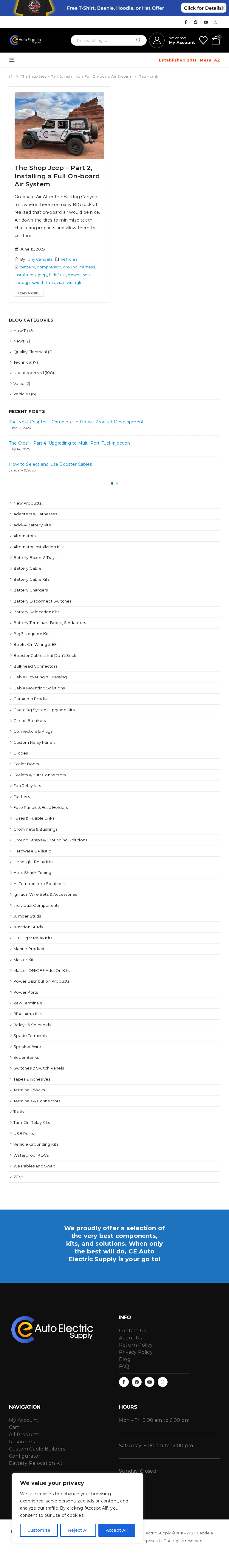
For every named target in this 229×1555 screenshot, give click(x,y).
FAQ (124, 1366)
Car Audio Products (32, 698)
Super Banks (26, 1057)
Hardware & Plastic (32, 851)
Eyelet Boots (26, 763)
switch (38, 282)
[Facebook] (186, 22)
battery (27, 267)
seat (87, 275)
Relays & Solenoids (32, 1024)
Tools (18, 1111)
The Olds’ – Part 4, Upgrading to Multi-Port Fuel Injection (69, 443)
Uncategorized (28, 372)
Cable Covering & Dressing (40, 676)
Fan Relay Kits (27, 785)
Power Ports (25, 992)
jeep (42, 275)
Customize (38, 1530)
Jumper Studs (27, 916)
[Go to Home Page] (11, 76)
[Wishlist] (203, 40)
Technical (22, 362)
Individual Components (36, 905)
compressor (49, 267)
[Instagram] (215, 22)
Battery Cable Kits (31, 579)
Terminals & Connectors (36, 1100)
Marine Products (29, 948)
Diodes (20, 753)
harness (87, 267)
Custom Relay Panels (34, 742)
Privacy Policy (136, 1352)
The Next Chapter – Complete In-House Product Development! (77, 422)
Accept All (117, 1530)
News (18, 341)
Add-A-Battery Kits (32, 525)
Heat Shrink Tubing (32, 872)
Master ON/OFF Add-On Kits (41, 970)
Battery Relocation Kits (36, 611)
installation (25, 275)
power (74, 275)
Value (18, 383)
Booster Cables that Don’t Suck (44, 655)
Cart (14, 1427)
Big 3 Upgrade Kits (31, 633)
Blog (125, 1359)
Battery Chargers (30, 590)
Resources (22, 1442)
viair (61, 282)
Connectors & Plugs (32, 731)
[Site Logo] (25, 40)
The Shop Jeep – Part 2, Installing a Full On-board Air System (57, 176)
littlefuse (57, 275)
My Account (23, 1420)
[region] (77, 1508)
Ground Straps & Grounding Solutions (50, 840)
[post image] (59, 125)
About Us (130, 1338)
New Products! (28, 503)
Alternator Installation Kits (38, 546)
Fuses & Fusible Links (33, 818)
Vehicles (69, 259)
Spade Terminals (30, 1035)
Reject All (78, 1530)
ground (70, 267)
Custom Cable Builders (37, 1449)
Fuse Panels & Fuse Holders (40, 807)
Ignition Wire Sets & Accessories (45, 894)
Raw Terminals (27, 1003)
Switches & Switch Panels (38, 1068)
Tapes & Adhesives (31, 1079)
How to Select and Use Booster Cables (50, 464)
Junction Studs (28, 926)
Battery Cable (27, 568)
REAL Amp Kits (27, 1013)
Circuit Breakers (29, 720)
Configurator (24, 1456)
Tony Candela (39, 259)
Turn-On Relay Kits (31, 1122)
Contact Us (132, 1330)
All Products (24, 1434)
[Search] (138, 40)
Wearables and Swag (34, 1166)
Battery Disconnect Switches (42, 601)
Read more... (29, 293)
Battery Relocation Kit (36, 1463)
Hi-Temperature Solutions (38, 883)
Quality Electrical (30, 351)
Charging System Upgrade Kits (44, 709)
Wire (18, 1176)
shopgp (22, 282)
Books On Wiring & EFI (35, 644)
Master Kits (24, 959)
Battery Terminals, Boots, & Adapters (49, 622)
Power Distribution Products (41, 981)
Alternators (24, 535)
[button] (13, 60)
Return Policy (136, 1345)
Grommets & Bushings (35, 829)
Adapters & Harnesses (35, 513)
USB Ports (23, 1133)
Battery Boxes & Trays (34, 557)
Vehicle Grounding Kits (35, 1144)
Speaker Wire (27, 1046)
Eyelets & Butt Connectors (39, 774)
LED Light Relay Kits (32, 937)
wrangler (75, 282)
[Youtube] (206, 22)
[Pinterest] (196, 22)
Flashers (21, 796)
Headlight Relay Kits (33, 861)
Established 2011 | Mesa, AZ (189, 60)
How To (20, 330)
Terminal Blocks (29, 1089)
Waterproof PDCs (31, 1155)
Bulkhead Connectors (35, 666)
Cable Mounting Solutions (39, 688)
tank (50, 282)
